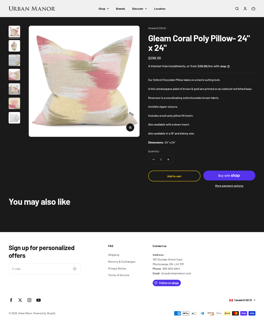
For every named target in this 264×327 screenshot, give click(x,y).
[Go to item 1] (14, 32)
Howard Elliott (157, 28)
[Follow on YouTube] (38, 300)
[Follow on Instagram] (29, 300)
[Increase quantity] (168, 159)
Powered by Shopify (44, 313)
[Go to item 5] (14, 89)
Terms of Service (118, 275)
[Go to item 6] (14, 104)
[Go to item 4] (14, 75)
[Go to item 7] (14, 118)
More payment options (229, 185)
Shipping (113, 254)
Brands (120, 8)
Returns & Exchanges (121, 261)
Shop (102, 8)
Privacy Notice (117, 268)
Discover (137, 8)
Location (159, 8)
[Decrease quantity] (153, 159)
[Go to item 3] (14, 60)
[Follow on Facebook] (11, 300)
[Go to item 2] (14, 46)
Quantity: (154, 151)
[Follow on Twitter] (20, 300)
